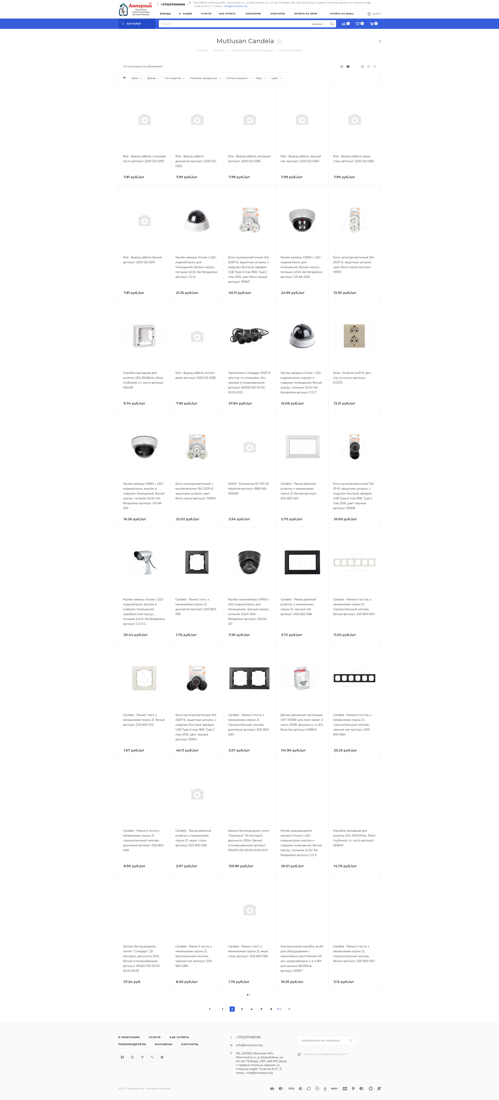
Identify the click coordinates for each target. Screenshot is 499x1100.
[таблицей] (374, 66)
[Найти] (332, 23)
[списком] (368, 66)
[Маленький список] (341, 66)
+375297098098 (173, 4)
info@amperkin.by (236, 6)
